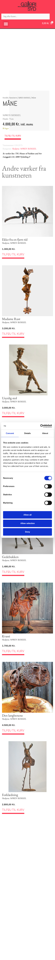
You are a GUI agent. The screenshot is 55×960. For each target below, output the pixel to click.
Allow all (27, 515)
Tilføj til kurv (13, 135)
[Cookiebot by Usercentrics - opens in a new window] (40, 426)
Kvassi (6, 636)
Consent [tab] (10, 433)
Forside (5, 97)
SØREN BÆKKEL (24, 97)
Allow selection (27, 523)
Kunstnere (13, 97)
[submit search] (52, 16)
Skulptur (15, 148)
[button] (6, 24)
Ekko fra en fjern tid (15, 239)
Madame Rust (11, 319)
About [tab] (45, 433)
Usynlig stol (9, 398)
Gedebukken (10, 557)
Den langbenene (12, 715)
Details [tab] (27, 433)
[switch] (48, 486)
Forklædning (10, 795)
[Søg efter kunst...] (25, 16)
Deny (27, 532)
